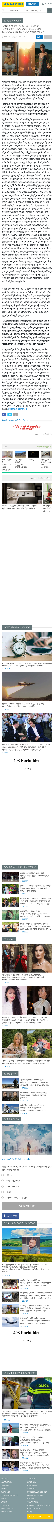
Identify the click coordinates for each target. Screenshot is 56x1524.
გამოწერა (33, 4)
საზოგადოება (12, 20)
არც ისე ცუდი (12, 1186)
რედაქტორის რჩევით (17, 627)
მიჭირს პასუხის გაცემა (17, 1197)
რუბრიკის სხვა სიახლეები (20, 867)
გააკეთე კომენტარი (43, 434)
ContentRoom (40, 478)
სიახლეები (14, 11)
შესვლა (48, 4)
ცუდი (8, 1192)
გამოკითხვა (11, 1119)
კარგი (9, 1175)
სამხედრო (10, 1074)
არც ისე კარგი (13, 1181)
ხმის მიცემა (27, 1206)
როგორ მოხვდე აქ (44, 447)
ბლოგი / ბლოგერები (32, 11)
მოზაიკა (9, 939)
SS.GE (5, 447)
